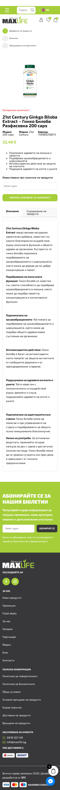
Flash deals (9, 613)
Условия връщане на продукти (21, 699)
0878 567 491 (15, 737)
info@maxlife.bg (16, 742)
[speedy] (8, 755)
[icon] (6, 581)
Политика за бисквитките (18, 683)
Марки (6, 644)
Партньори (9, 636)
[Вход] (41, 19)
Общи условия (11, 691)
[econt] (22, 755)
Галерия (7, 629)
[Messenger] (50, 781)
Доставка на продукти (16, 715)
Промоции (9, 605)
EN (47, 9)
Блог (5, 652)
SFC (23, 777)
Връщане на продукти (16, 723)
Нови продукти (11, 597)
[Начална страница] (18, 567)
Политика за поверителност (30, 541)
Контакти (8, 660)
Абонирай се (47, 528)
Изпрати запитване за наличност (30, 197)
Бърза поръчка (12, 707)
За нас (6, 621)
